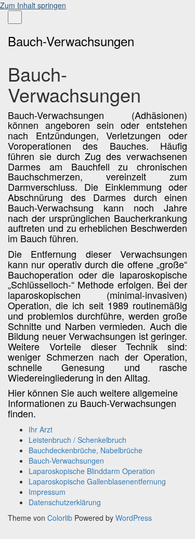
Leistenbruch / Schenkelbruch (77, 440)
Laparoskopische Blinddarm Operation (92, 471)
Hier (16, 392)
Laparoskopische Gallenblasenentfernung (97, 481)
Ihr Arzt (41, 429)
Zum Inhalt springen (33, 5)
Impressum (47, 492)
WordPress (133, 517)
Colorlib (59, 517)
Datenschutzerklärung (65, 502)
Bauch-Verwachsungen (66, 460)
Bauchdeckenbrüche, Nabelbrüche (85, 450)
